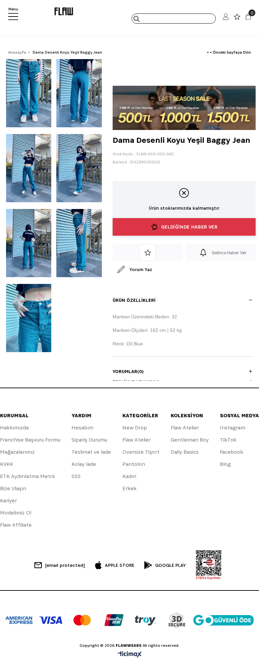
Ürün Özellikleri (134, 300)
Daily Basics (185, 451)
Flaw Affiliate (16, 524)
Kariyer (8, 500)
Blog (225, 464)
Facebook (231, 451)
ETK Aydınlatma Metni (27, 476)
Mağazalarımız (17, 451)
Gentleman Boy (190, 439)
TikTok (228, 439)
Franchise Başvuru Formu (30, 439)
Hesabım (82, 427)
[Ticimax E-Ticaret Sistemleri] (130, 654)
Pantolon (133, 464)
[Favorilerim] (237, 18)
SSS (76, 476)
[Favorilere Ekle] (147, 252)
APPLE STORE (119, 565)
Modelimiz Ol (15, 512)
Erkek (129, 488)
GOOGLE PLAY (170, 565)
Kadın (129, 476)
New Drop (134, 427)
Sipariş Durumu (89, 439)
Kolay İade (83, 464)
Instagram (232, 427)
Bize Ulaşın (13, 488)
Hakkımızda (14, 427)
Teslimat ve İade (91, 451)
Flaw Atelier (136, 439)
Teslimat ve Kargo (136, 382)
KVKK (6, 464)
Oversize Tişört (141, 451)
